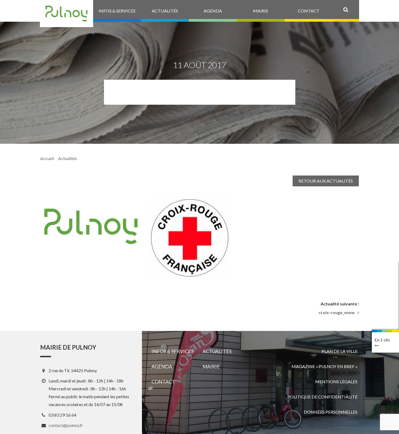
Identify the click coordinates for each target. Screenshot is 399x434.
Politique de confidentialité (322, 396)
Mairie (211, 366)
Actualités (67, 158)
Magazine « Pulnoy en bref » (324, 366)
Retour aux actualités (326, 180)
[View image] (189, 238)
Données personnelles (330, 411)
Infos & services (172, 351)
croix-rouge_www (337, 312)
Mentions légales (336, 381)
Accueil (47, 158)
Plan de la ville (339, 351)
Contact (163, 382)
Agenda (161, 366)
